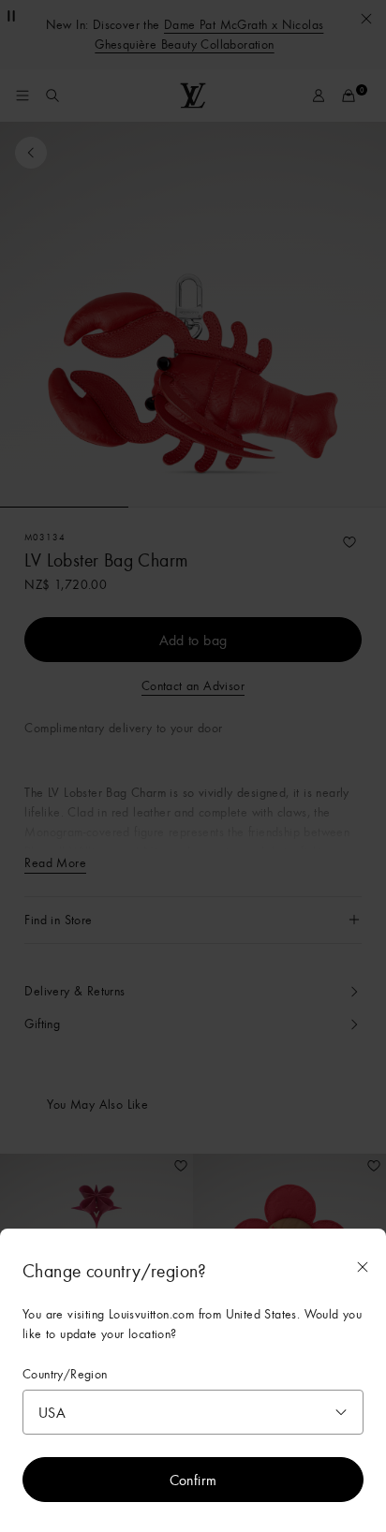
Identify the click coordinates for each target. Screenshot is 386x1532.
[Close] (363, 1267)
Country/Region (65, 1374)
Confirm (193, 1479)
